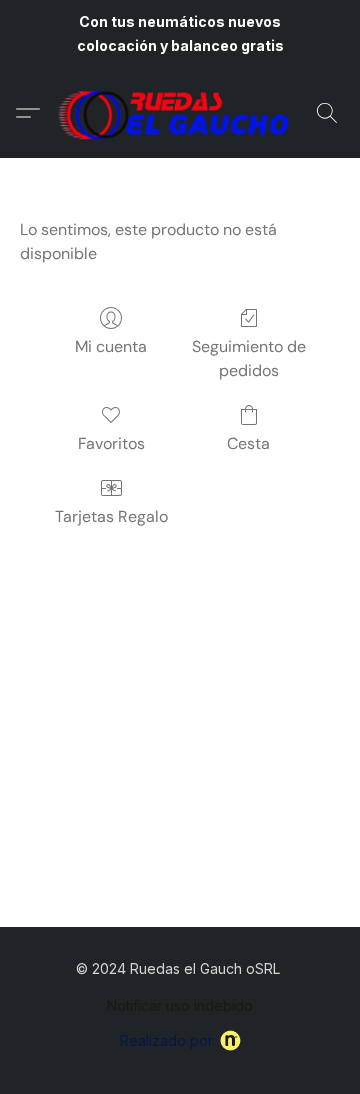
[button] (180, 113)
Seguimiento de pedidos (249, 358)
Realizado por (166, 1040)
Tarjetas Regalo (111, 516)
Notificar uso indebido (180, 1005)
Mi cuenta (111, 346)
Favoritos (111, 443)
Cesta (248, 443)
